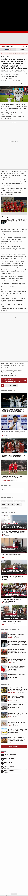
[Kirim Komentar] (25, 490)
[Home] (7, 46)
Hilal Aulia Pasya (9, 78)
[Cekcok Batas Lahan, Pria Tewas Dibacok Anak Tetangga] (14, 612)
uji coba (12, 113)
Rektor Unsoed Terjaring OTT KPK (13, 53)
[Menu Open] (26, 46)
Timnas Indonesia (21, 106)
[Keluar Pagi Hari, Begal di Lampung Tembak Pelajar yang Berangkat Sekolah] (14, 567)
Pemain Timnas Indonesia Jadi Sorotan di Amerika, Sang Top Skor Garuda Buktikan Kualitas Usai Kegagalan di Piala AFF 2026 (16, 221)
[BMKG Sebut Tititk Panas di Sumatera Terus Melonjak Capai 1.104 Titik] (4, 668)
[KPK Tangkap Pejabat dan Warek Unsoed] (14, 545)
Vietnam (18, 104)
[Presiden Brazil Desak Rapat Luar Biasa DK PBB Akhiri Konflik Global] (4, 676)
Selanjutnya (13, 385)
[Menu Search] (24, 46)
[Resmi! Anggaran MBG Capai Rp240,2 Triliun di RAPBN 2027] (14, 590)
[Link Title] (2, 56)
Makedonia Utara (20, 108)
